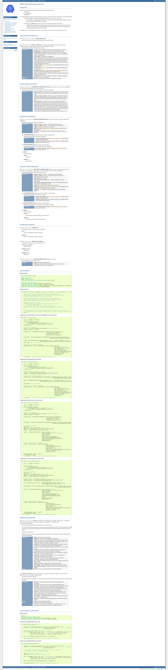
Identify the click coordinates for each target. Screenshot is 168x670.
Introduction (7, 21)
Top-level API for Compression (11, 22)
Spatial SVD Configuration (10, 25)
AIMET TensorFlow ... (42, 0)
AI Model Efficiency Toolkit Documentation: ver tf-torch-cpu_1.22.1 (17, 0)
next (160, 0)
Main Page (34, 0)
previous (155, 0)
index (163, 0)
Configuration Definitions (10, 28)
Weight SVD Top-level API (10, 31)
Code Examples (8, 29)
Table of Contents (8, 17)
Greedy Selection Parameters (11, 23)
